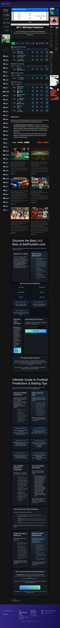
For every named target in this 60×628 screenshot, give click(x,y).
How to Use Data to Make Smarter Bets (51, 37)
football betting (31, 126)
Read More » (13, 173)
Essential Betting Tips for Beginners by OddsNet (51, 62)
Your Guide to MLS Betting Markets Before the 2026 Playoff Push (39, 163)
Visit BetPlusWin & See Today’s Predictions (30, 588)
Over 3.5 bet (21, 287)
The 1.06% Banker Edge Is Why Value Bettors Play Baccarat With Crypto (18, 163)
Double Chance (21, 292)
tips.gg (19, 24)
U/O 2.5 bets (42, 297)
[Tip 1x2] (5, 38)
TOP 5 (27, 43)
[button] (35, 3)
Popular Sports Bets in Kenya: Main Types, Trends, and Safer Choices (20, 223)
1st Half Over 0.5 (42, 287)
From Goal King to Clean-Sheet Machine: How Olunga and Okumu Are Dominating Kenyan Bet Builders (39, 224)
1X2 (13, 43)
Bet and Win (30, 364)
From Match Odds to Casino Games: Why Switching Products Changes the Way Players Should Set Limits (19, 193)
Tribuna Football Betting (19, 133)
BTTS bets (21, 297)
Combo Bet (42, 292)
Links (20, 610)
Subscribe (36, 331)
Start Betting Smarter (16, 350)
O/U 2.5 (22, 43)
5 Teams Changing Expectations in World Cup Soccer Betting (39, 192)
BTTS (17, 43)
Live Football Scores (15, 600)
